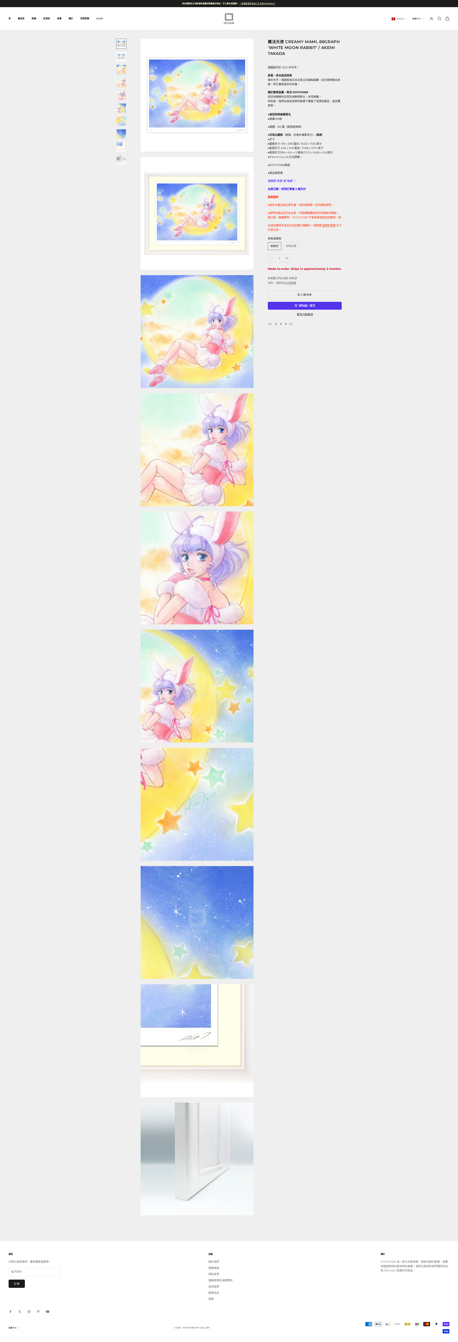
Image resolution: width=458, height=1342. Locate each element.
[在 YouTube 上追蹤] (47, 1311)
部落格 (46, 18)
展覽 (59, 18)
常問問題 (84, 18)
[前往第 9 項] (121, 147)
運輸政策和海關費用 (220, 1280)
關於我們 (213, 1261)
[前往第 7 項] (121, 121)
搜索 (211, 1299)
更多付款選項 (305, 314)
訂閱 (17, 1283)
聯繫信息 (213, 1292)
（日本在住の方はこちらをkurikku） (257, 3)
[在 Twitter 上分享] (280, 324)
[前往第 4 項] (121, 82)
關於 (71, 18)
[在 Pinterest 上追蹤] (38, 1311)
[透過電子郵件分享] (290, 324)
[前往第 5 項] (121, 95)
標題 (34, 18)
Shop (99, 18)
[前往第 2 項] (121, 57)
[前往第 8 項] (121, 134)
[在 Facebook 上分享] (275, 324)
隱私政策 (213, 1274)
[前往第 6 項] (121, 108)
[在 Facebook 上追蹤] (10, 1311)
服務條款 (213, 1268)
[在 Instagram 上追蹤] (29, 1311)
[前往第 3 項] (121, 70)
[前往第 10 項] (121, 160)
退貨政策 (213, 1286)
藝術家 (21, 18)
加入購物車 (304, 294)
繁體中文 (416, 19)
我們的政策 (329, 225)
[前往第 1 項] (121, 44)
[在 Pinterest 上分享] (285, 324)
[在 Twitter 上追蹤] (19, 1311)
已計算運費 (290, 282)
